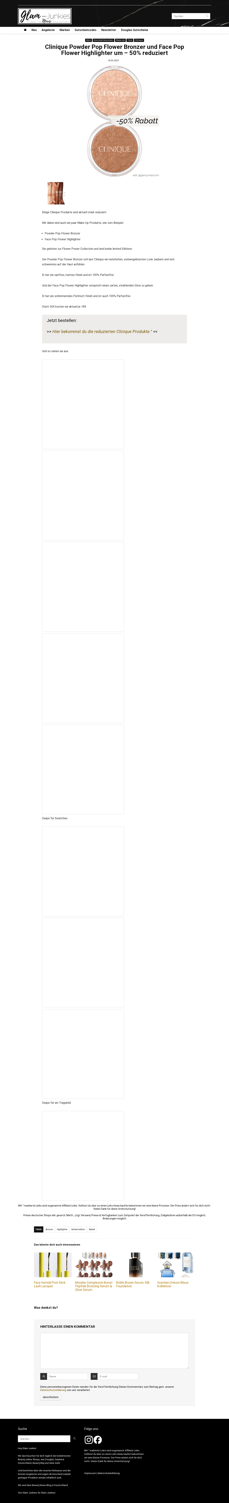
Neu (34, 30)
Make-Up (120, 40)
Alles (88, 40)
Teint (130, 40)
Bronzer (49, 1229)
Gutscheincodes (85, 30)
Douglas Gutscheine (134, 30)
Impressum (90, 1473)
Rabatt (92, 1229)
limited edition (78, 1229)
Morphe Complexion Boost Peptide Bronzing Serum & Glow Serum (94, 1286)
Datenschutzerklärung (53, 1390)
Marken (65, 30)
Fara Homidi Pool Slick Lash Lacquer (49, 1284)
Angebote (48, 30)
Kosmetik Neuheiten (103, 40)
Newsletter (108, 30)
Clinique (139, 40)
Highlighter (62, 1229)
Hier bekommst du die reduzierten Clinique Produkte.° (102, 331)
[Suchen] (207, 16)
